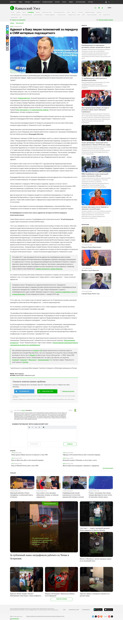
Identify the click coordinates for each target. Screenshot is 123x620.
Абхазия (12, 12)
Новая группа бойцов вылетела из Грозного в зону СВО (29, 455)
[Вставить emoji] (43, 427)
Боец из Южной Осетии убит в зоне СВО (24, 466)
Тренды (27, 2)
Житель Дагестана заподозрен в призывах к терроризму (81, 466)
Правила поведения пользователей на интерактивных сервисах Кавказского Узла (45, 616)
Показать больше (61, 599)
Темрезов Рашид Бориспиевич (91, 247)
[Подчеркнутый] (36, 427)
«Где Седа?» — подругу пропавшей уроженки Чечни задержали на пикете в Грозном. (95, 529)
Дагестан (74, 12)
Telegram (32, 355)
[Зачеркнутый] (39, 427)
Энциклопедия (47, 2)
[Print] (7, 49)
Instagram (23, 360)
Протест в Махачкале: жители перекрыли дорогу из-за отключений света (95, 560)
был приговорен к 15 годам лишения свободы (32, 110)
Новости (13, 2)
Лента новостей (20, 23)
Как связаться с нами (74, 609)
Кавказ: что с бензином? (18, 20)
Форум (57, 2)
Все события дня (108, 468)
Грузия (68, 12)
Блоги (64, 2)
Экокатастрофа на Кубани (105, 20)
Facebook (15, 360)
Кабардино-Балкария (90, 12)
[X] (7, 38)
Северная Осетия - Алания (74, 14)
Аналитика (36, 2)
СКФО (83, 14)
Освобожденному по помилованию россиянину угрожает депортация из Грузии (96, 46)
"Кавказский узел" (23, 98)
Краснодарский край (27, 14)
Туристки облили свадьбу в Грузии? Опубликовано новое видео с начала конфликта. (25, 595)
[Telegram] (7, 29)
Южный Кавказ (14, 17)
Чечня (99, 14)
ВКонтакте (32, 360)
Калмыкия (99, 12)
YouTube (25, 362)
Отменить (70, 444)
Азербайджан (31, 12)
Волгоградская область (59, 12)
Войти (109, 7)
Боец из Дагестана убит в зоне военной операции (27, 460)
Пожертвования (86, 609)
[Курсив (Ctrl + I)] (32, 427)
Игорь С (23, 410)
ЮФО (20, 17)
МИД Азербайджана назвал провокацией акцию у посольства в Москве (95, 175)
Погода (90, 2)
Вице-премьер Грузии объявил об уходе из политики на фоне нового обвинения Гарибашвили (95, 110)
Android (35, 350)
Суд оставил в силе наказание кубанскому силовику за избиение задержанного (47, 495)
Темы (20, 2)
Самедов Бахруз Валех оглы (91, 294)
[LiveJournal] (7, 43)
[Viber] (7, 35)
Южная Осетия (106, 14)
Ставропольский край (92, 14)
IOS (41, 350)
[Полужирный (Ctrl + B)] (29, 427)
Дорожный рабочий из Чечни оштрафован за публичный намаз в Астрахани (21, 495)
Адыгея (24, 12)
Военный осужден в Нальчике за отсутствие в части (80, 460)
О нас (64, 609)
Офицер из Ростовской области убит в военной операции (81, 455)
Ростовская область (61, 14)
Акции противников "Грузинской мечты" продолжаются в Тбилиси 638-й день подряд (96, 144)
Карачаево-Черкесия (15, 14)
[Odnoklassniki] (7, 40)
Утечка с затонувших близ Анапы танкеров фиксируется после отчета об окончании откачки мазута (100, 495)
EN (112, 2)
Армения (38, 12)
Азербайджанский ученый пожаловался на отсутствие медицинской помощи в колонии (73, 495)
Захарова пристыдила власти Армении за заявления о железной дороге (95, 208)
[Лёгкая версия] (106, 2)
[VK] (7, 26)
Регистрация (34, 444)
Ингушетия (80, 12)
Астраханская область (47, 12)
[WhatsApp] (7, 32)
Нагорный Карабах (37, 14)
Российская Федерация (49, 14)
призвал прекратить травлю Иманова (49, 269)
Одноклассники (43, 360)
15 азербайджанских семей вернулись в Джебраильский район (94, 79)
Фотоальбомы (80, 2)
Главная (12, 23)
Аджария (18, 12)
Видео (71, 2)
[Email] (7, 46)
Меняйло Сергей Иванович (90, 270)
